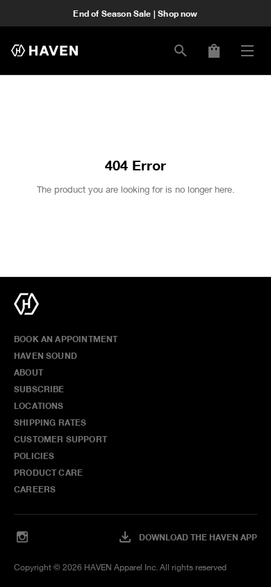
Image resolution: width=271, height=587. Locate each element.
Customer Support (60, 438)
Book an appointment (65, 338)
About (28, 372)
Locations (39, 405)
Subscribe (39, 388)
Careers (35, 488)
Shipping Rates (50, 422)
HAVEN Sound (45, 355)
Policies (34, 455)
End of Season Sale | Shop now (135, 13)
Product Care (48, 472)
